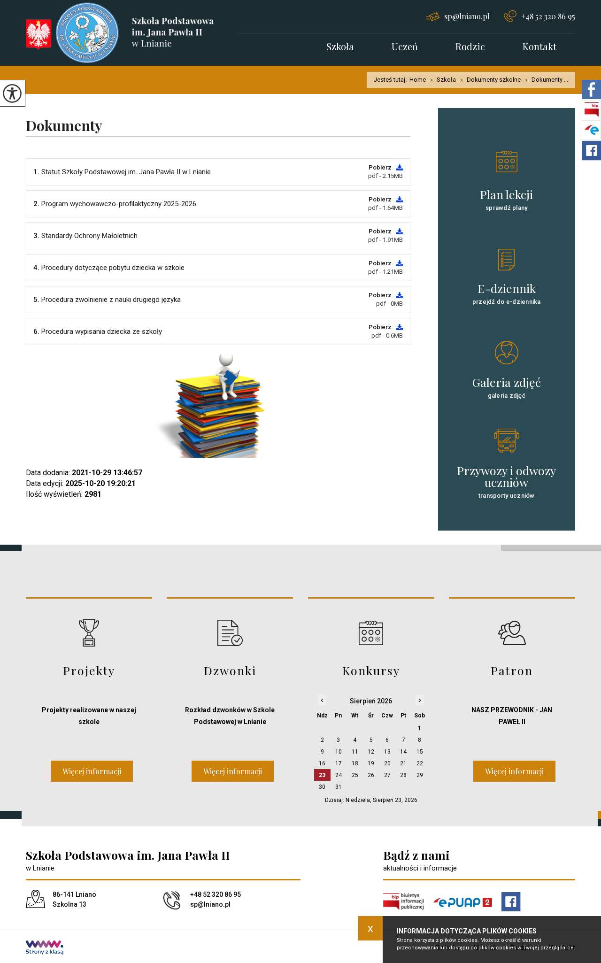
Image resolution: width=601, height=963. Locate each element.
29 (419, 775)
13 (387, 751)
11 (355, 751)
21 (403, 763)
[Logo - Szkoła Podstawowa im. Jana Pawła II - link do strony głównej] (131, 32)
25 (355, 775)
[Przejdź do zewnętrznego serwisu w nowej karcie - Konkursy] (371, 632)
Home (417, 80)
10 (338, 751)
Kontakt (539, 47)
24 (338, 775)
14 (403, 751)
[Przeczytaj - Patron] (512, 632)
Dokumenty (64, 126)
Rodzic (470, 47)
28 (403, 775)
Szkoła (340, 47)
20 (387, 763)
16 (322, 763)
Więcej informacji (91, 771)
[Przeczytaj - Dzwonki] (230, 632)
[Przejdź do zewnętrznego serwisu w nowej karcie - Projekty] (89, 632)
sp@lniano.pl (467, 16)
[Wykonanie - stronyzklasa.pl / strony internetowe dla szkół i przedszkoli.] (44, 948)
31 (338, 787)
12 (371, 751)
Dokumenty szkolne (490, 80)
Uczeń (405, 47)
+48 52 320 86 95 (548, 16)
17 (338, 763)
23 (322, 775)
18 (355, 763)
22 (419, 763)
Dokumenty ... (546, 80)
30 (322, 787)
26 (371, 775)
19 (371, 763)
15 (419, 751)
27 (387, 775)
